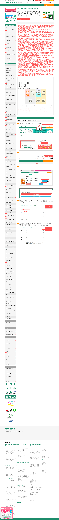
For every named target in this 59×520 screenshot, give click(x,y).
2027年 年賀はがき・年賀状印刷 (10, 195)
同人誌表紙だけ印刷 (8, 121)
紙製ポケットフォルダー (9, 99)
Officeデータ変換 (44, 450)
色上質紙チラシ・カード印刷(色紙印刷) (10, 450)
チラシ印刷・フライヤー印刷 (10, 66)
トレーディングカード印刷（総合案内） (10, 480)
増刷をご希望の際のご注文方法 (24, 19)
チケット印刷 (7, 43)
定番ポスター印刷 (8, 161)
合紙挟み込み (7, 354)
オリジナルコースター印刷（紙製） (22, 486)
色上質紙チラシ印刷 (8, 70)
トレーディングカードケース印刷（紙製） (10, 487)
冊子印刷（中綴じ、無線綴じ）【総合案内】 (10, 27)
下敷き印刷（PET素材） (32, 479)
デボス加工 (7, 362)
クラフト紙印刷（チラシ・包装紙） (10, 452)
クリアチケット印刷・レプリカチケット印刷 (23, 448)
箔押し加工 (7, 359)
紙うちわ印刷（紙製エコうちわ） (10, 205)
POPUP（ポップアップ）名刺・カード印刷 (10, 499)
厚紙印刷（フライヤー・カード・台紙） (10, 36)
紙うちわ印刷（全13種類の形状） (21, 490)
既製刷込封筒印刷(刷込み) (9, 153)
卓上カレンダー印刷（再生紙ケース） (10, 236)
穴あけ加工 (43, 462)
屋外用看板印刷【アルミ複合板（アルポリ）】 (35, 452)
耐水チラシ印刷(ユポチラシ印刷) (10, 78)
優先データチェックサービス (9, 368)
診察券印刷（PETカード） (9, 140)
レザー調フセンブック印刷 (33, 493)
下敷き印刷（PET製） (9, 265)
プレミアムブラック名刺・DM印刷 (22, 464)
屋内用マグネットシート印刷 (33, 482)
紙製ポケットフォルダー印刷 (9, 474)
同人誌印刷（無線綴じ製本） (10, 119)
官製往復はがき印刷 (8, 192)
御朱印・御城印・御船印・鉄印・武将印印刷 (11, 458)
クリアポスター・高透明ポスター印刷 (10, 170)
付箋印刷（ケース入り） (9, 268)
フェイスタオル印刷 (8, 284)
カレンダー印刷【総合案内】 (9, 61)
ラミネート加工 (44, 469)
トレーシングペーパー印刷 (9, 460)
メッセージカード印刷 (9, 148)
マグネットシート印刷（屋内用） (10, 271)
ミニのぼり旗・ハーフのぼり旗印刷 (10, 310)
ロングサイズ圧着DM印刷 (9, 200)
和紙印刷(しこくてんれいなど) (9, 451)
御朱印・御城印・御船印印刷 (10, 279)
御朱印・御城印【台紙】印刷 (10, 84)
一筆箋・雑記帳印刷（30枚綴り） (33, 471)
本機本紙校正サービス (9, 376)
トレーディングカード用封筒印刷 (9, 486)
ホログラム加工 (8, 343)
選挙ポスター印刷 (8, 180)
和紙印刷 (7, 72)
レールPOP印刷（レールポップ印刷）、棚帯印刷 (10, 303)
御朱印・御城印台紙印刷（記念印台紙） (10, 459)
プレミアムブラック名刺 (9, 145)
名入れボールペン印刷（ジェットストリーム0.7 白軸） (35, 489)
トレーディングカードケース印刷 (10, 114)
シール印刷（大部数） (20, 479)
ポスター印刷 (7, 34)
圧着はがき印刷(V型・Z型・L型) (21, 469)
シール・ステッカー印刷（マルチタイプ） (10, 51)
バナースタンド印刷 (8, 313)
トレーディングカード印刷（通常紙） (10, 105)
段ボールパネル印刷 (8, 301)
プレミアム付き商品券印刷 (9, 129)
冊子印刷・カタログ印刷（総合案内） (10, 467)
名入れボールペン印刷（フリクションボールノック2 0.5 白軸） (36, 487)
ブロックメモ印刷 (8, 276)
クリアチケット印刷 (8, 127)
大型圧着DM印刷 (8, 202)
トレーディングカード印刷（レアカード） (10, 107)
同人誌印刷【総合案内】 (9, 58)
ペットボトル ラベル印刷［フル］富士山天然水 (10, 251)
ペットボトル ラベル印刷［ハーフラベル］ (34, 473)
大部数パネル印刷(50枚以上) (10, 297)
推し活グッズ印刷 (8, 318)
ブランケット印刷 (8, 289)
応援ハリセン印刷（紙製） (9, 210)
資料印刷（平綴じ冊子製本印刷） (9, 475)
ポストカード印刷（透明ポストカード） (10, 189)
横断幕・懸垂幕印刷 (32, 450)
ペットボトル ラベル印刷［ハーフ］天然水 (10, 254)
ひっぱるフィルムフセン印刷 (33, 494)
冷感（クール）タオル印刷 (9, 287)
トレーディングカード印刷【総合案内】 (10, 31)
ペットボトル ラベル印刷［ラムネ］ (10, 255)
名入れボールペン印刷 (9, 273)
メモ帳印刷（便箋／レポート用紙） (34, 492)
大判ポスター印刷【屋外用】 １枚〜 (10, 164)
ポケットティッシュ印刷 (9, 257)
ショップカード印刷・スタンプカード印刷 (10, 492)
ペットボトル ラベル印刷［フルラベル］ (34, 457)
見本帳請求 (29, 0)
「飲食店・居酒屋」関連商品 (9, 331)
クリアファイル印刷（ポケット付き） (10, 261)
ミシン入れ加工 (8, 348)
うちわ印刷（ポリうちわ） (9, 207)
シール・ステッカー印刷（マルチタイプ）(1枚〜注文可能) (23, 478)
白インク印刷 (7, 364)
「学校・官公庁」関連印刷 (9, 334)
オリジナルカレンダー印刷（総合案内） (22, 496)
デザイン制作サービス (9, 325)
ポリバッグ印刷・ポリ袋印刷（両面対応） (10, 55)
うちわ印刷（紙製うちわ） (9, 40)
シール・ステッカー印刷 (9, 47)
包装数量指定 (7, 356)
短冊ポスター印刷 (8, 175)
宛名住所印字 (7, 381)
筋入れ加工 (7, 340)
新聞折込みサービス (8, 322)
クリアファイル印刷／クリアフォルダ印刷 (34, 458)
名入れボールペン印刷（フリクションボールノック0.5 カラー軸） (35, 486)
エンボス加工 (7, 361)
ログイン (33, 0)
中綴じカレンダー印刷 (9, 232)
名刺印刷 (7, 38)
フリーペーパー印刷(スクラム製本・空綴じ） (10, 96)
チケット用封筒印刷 (8, 132)
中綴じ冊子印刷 (8, 90)
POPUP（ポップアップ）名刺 (10, 146)
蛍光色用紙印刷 (8, 80)
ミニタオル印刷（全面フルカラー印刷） (34, 464)
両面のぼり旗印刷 (8, 308)
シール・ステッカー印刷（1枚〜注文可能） (23, 475)
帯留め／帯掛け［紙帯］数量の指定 (46, 457)
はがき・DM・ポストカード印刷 (10, 185)
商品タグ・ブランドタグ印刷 (10, 75)
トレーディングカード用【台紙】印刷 (10, 111)
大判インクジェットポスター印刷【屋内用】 (11, 505)
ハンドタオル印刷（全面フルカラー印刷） (34, 465)
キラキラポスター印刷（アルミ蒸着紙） (10, 172)
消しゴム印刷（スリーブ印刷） (33, 481)
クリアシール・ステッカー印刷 (10, 215)
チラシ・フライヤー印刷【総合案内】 (10, 29)
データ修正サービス (8, 373)
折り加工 (7, 338)
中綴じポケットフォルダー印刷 (10, 241)
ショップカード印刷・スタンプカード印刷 (10, 138)
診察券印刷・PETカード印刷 (9, 494)
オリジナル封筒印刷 (8, 151)
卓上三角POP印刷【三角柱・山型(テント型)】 (11, 245)
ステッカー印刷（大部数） (9, 222)
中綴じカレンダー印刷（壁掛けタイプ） (22, 497)
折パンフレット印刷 (8, 33)
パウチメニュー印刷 (8, 229)
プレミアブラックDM (9, 194)
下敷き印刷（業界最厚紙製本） (33, 480)
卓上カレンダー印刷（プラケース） (10, 234)
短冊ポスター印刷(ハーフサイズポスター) (10, 506)
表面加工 (43, 464)
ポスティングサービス (9, 379)
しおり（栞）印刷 (8, 87)
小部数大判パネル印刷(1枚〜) (10, 166)
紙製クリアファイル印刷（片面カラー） (10, 263)
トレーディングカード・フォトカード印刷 (10, 481)
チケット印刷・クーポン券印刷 (10, 124)
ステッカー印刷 (20, 480)
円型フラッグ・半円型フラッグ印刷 (34, 451)
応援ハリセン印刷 (32, 472)
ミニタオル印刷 (8, 281)
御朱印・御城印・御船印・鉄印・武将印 (10, 45)
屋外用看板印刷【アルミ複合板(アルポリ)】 (10, 299)
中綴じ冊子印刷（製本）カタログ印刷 (10, 468)
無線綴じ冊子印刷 (8, 92)
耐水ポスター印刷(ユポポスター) (10, 177)
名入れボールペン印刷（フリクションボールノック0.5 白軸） (35, 484)
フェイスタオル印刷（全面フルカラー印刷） (35, 466)
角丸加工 (7, 351)
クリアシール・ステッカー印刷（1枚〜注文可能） (23, 476)
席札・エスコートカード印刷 (10, 143)
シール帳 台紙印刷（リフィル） (10, 219)
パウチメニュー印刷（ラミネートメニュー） (23, 503)
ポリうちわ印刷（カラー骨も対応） (22, 491)
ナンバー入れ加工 (8, 346)
